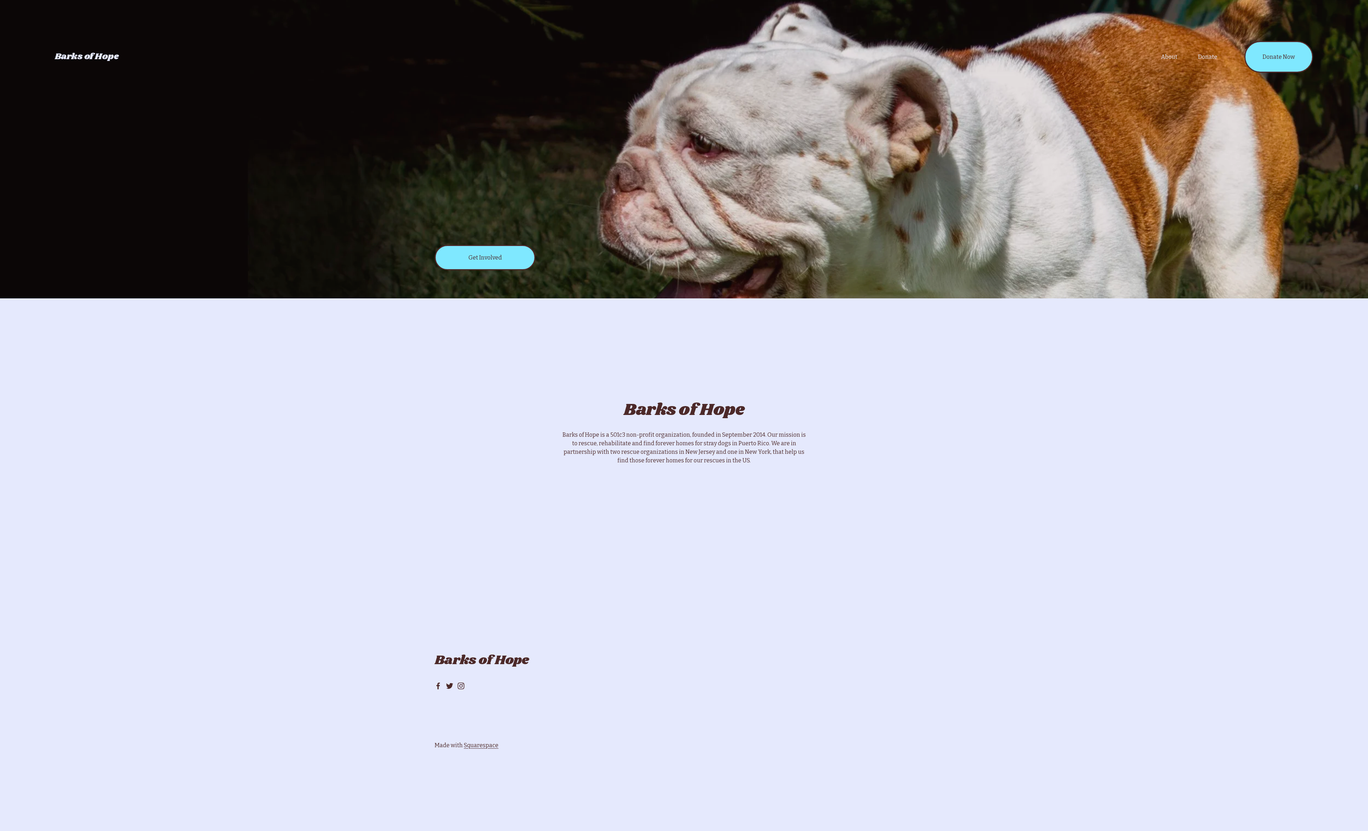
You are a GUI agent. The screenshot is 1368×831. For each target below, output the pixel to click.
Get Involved (485, 257)
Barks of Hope (87, 56)
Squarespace (481, 745)
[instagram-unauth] (461, 685)
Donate (1207, 56)
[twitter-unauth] (449, 685)
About (1169, 56)
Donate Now (1279, 56)
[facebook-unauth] (438, 685)
